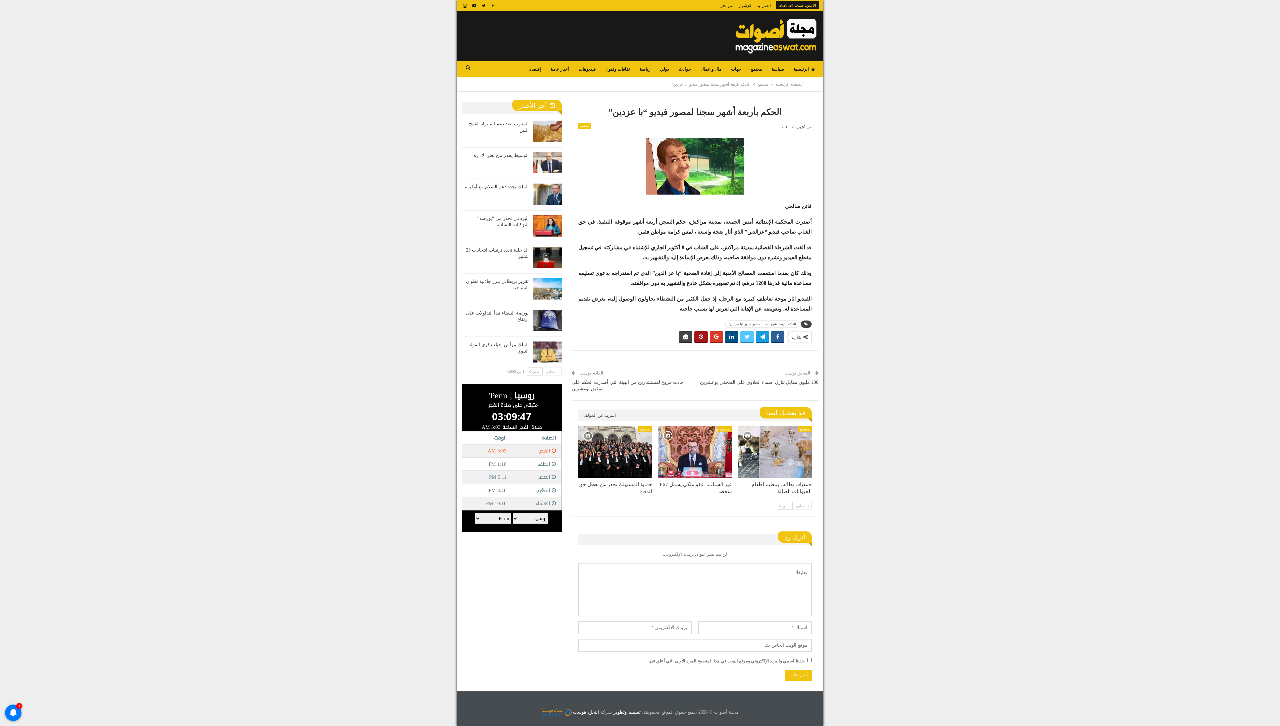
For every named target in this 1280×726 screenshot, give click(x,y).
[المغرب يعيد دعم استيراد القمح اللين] (547, 131)
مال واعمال (711, 69)
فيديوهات (587, 69)
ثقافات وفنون (617, 69)
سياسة (778, 69)
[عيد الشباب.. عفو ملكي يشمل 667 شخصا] (695, 452)
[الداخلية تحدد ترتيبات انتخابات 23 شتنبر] (547, 257)
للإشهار (744, 5)
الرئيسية (801, 69)
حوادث (685, 69)
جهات (736, 69)
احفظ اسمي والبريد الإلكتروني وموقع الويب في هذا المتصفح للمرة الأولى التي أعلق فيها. (726, 660)
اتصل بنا (763, 5)
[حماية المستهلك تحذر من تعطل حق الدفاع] (615, 452)
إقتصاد (535, 69)
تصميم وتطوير (627, 712)
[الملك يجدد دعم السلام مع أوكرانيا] (547, 194)
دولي (664, 69)
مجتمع (756, 69)
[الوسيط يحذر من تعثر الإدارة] (547, 163)
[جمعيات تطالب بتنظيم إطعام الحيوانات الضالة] (775, 452)
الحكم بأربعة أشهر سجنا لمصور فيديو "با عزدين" (762, 324)
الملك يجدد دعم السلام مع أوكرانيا (496, 186)
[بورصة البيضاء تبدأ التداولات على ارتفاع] (547, 320)
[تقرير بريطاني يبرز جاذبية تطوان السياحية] (547, 289)
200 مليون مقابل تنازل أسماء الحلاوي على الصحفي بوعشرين (759, 382)
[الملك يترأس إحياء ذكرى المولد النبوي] (547, 352)
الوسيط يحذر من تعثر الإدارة (501, 155)
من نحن (726, 5)
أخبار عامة (560, 69)
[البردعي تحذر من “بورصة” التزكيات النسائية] (547, 226)
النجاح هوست (585, 712)
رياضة (645, 69)
